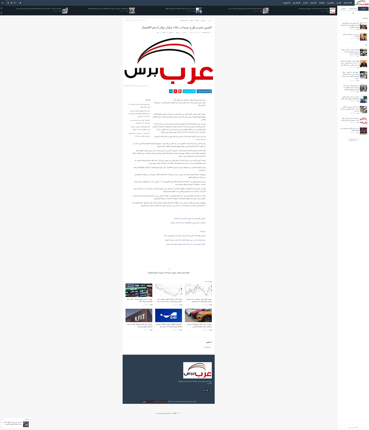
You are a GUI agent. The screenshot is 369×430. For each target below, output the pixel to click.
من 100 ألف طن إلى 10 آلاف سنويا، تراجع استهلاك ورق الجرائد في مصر (349, 109)
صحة (304, 3)
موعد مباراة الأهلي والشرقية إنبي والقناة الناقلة (317, 8)
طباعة (170, 32)
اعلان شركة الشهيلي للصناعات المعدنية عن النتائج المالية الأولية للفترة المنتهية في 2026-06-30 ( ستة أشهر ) (139, 113)
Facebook (207, 347)
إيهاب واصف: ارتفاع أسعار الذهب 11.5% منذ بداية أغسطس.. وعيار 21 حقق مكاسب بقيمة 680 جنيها (349, 63)
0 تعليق (184, 32)
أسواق (197, 20)
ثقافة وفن (296, 3)
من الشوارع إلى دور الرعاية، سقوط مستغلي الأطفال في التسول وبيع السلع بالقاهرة (351, 87)
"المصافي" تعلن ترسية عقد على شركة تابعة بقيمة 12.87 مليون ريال (140, 121)
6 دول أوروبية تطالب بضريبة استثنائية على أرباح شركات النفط (139, 105)
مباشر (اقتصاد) (183, 20)
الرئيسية (209, 20)
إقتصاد (321, 3)
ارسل (177, 32)
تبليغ (164, 32)
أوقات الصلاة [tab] (353, 8)
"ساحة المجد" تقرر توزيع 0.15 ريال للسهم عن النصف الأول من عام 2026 (139, 134)
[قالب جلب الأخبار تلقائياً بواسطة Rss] (166, 413)
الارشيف (203, 20)
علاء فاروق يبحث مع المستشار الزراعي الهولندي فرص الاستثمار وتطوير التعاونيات (350, 25)
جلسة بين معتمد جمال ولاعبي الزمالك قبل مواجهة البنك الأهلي (113, 8)
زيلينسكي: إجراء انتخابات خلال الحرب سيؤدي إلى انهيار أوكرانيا (247, 8)
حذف (158, 32)
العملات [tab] (363, 8)
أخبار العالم (347, 3)
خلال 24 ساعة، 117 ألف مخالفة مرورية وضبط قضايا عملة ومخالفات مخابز (350, 52)
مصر (338, 3)
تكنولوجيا (286, 3)
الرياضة (312, 3)
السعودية (330, 3)
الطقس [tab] (343, 8)
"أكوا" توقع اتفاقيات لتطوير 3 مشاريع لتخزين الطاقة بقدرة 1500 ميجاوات (140, 128)
